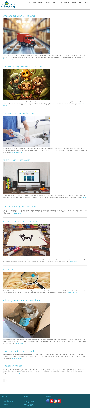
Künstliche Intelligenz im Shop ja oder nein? (23, 66)
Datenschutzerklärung (9, 403)
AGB (5, 406)
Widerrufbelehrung (8, 401)
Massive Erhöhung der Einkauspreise (20, 206)
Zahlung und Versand (9, 400)
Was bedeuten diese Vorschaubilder (20, 221)
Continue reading (9, 59)
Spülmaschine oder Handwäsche (18, 113)
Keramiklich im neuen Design (16, 159)
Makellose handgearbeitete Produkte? (21, 350)
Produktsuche (9, 269)
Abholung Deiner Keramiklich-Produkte (21, 300)
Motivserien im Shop (12, 365)
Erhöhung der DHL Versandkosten (19, 15)
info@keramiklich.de (29, 407)
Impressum (6, 404)
